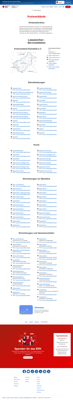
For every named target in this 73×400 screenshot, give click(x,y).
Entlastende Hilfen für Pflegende (20, 112)
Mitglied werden (17, 379)
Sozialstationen (42, 221)
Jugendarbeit (42, 100)
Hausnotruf (15, 137)
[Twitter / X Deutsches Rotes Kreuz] (40, 371)
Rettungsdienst (42, 116)
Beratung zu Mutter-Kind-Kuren (20, 96)
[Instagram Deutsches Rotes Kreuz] (36, 371)
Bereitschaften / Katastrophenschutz (21, 192)
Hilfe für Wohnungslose (18, 196)
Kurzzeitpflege (42, 108)
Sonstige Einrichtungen (44, 213)
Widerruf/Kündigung (40, 390)
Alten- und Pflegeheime (18, 184)
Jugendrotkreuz (16, 200)
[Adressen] (26, 309)
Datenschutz (39, 385)
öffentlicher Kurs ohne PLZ (45, 171)
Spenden (68, 6)
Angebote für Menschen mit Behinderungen (23, 92)
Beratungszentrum (17, 188)
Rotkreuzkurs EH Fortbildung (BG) (21, 162)
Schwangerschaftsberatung (45, 120)
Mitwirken (51, 6)
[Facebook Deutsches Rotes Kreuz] (24, 371)
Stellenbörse (16, 383)
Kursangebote (16, 154)
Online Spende (28, 357)
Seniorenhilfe (42, 124)
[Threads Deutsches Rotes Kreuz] (48, 371)
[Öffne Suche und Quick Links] (63, 7)
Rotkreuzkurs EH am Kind (45, 150)
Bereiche (43, 6)
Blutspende (15, 100)
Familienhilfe (15, 124)
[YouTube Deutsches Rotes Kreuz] (28, 371)
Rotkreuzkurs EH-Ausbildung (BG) (47, 154)
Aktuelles (27, 381)
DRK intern (39, 392)
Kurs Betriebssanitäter (18, 150)
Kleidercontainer (16, 221)
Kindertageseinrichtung (18, 205)
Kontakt (38, 381)
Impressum (39, 388)
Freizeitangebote (17, 128)
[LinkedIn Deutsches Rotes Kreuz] (44, 371)
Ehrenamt (15, 108)
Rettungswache (42, 188)
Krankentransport (43, 104)
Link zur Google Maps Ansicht (53, 67)
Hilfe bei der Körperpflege (45, 92)
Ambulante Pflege (17, 88)
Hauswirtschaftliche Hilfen (45, 88)
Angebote (27, 379)
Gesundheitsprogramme (18, 132)
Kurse (47, 6)
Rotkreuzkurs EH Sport (18, 171)
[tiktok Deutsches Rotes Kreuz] (32, 371)
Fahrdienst (15, 120)
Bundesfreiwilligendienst (18, 104)
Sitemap (38, 383)
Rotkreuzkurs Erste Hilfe (45, 158)
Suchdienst (41, 132)
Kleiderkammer (16, 225)
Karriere (56, 6)
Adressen (39, 307)
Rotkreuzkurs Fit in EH (44, 166)
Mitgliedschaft (42, 112)
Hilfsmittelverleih (43, 96)
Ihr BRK (60, 6)
